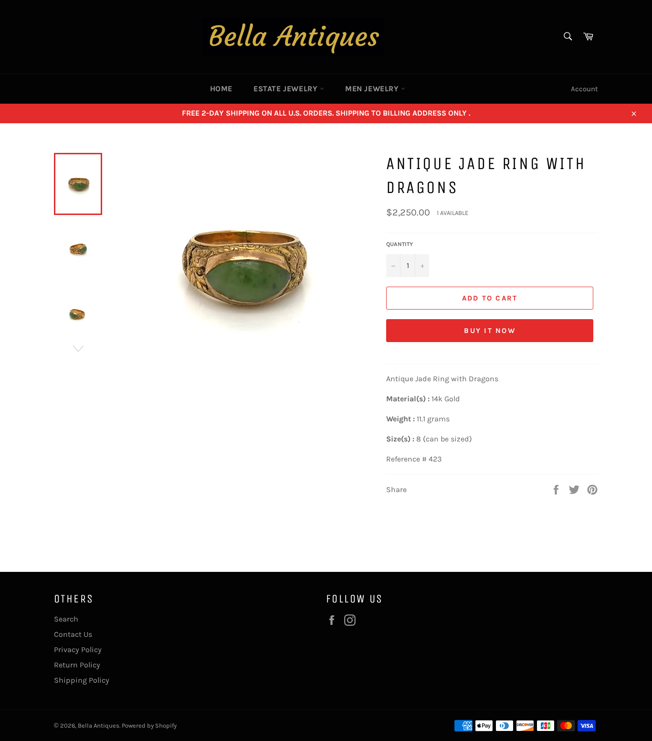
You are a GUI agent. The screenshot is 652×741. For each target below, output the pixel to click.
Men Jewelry (373, 88)
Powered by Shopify (149, 725)
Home (221, 88)
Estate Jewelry (286, 88)
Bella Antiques (98, 725)
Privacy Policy (78, 649)
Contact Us (73, 634)
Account (584, 89)
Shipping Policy (81, 680)
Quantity (399, 244)
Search (66, 618)
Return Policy (77, 664)
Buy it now (489, 330)
